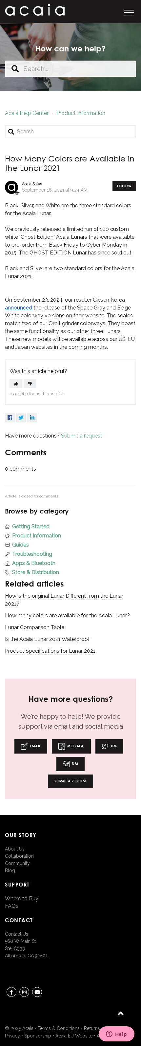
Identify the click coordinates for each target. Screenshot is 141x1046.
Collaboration (19, 856)
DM (113, 746)
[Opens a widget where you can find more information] (116, 1034)
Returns (92, 1028)
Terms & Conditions (59, 1028)
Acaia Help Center (27, 113)
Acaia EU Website (73, 1035)
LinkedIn (32, 417)
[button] (128, 11)
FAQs (11, 906)
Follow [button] (124, 186)
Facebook (10, 417)
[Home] (35, 10)
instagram (24, 992)
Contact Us (16, 934)
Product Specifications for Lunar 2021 (50, 651)
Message (75, 746)
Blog (10, 870)
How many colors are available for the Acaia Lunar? (67, 615)
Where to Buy (21, 898)
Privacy (12, 1035)
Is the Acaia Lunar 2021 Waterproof (47, 639)
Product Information (80, 113)
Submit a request (81, 436)
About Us (15, 848)
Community (17, 863)
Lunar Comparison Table (34, 627)
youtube (37, 992)
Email (35, 746)
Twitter (21, 417)
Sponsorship (37, 1035)
